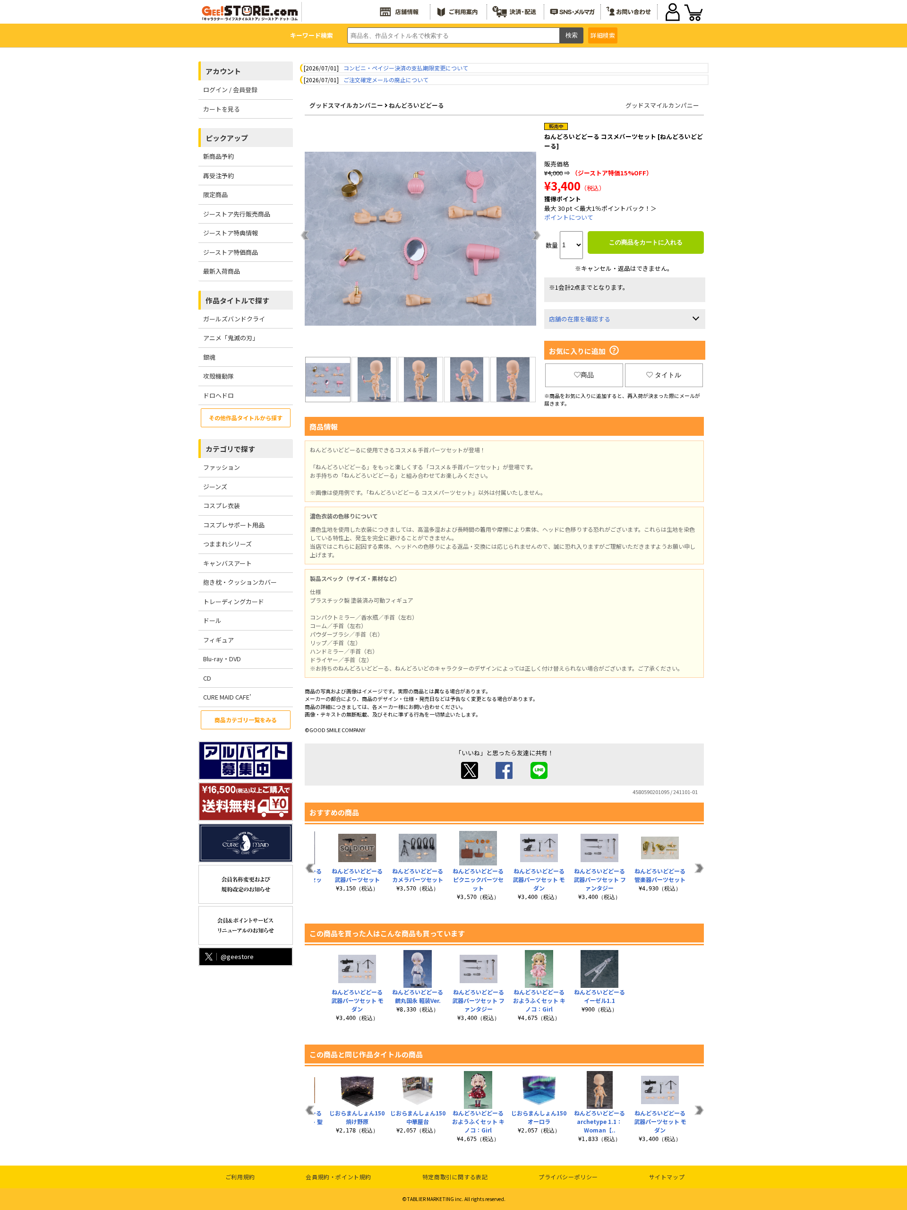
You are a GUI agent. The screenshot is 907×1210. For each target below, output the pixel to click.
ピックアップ (226, 138)
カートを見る (221, 108)
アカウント (223, 71)
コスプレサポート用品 (234, 524)
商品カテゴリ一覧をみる (245, 720)
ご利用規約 (240, 1177)
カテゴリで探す (230, 449)
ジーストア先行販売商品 (236, 213)
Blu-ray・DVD (222, 658)
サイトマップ (667, 1177)
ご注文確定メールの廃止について (385, 80)
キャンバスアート (227, 563)
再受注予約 (218, 175)
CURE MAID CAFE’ (227, 696)
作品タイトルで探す (237, 300)
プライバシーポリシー (568, 1177)
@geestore (237, 956)
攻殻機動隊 (218, 376)
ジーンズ (215, 486)
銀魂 (209, 357)
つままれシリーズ (227, 543)
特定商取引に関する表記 (455, 1177)
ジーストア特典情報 (230, 232)
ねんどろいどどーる (416, 105)
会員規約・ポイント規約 (338, 1177)
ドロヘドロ (218, 395)
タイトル (668, 375)
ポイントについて (568, 217)
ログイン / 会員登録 (230, 89)
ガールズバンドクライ (234, 318)
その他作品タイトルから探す (245, 418)
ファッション (221, 467)
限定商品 (215, 194)
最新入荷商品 (221, 271)
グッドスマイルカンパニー (346, 105)
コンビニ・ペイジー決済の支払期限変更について (405, 68)
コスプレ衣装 (221, 505)
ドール (212, 620)
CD (207, 678)
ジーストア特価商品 (230, 252)
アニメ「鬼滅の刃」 (230, 337)
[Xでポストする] (469, 776)
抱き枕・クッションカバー (240, 582)
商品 (587, 375)
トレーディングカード (233, 601)
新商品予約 (218, 156)
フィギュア (218, 639)
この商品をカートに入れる (646, 242)
